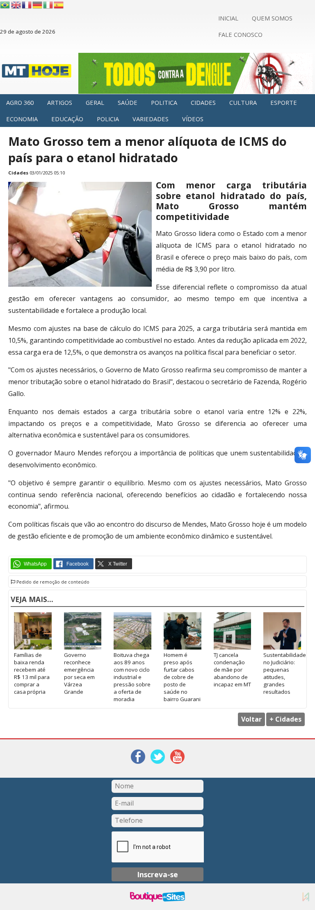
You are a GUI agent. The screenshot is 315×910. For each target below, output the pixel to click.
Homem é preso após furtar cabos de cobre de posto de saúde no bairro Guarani (182, 677)
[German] (37, 5)
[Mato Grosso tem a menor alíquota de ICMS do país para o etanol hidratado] (80, 284)
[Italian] (48, 5)
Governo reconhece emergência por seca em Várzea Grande (79, 673)
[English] (16, 5)
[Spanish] (59, 5)
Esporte (283, 102)
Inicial (228, 18)
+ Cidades (285, 719)
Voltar (251, 719)
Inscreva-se (157, 874)
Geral (95, 102)
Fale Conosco (240, 34)
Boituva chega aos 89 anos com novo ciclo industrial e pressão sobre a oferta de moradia (132, 677)
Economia (22, 119)
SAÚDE (127, 102)
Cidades (203, 102)
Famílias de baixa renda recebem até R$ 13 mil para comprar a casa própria (32, 673)
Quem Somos (272, 18)
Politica (164, 102)
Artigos (59, 102)
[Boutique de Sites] (157, 897)
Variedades (150, 119)
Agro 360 (20, 102)
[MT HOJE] (36, 73)
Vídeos (192, 119)
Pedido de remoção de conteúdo (52, 582)
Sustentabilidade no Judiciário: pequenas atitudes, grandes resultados (282, 673)
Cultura (243, 102)
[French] (27, 5)
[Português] (5, 5)
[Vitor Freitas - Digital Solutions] (306, 897)
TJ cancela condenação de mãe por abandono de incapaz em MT (232, 669)
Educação (67, 119)
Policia (108, 119)
